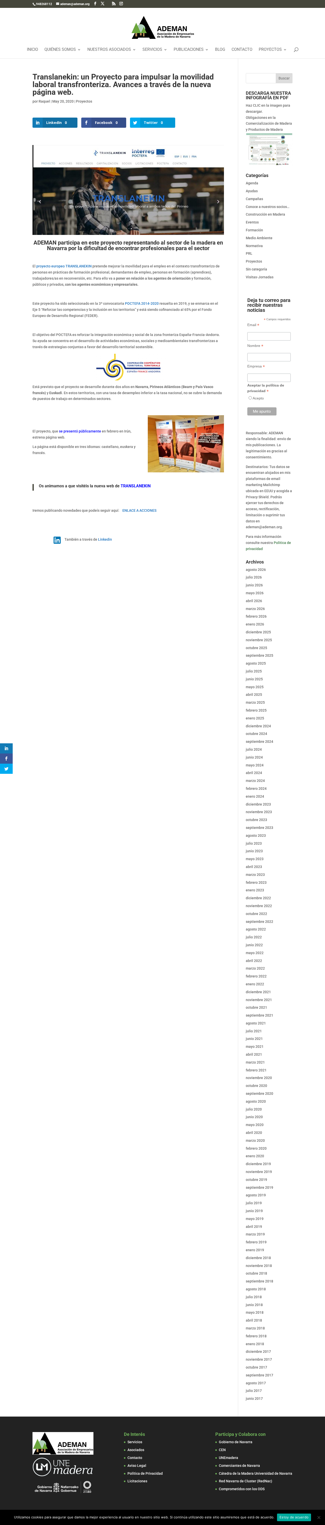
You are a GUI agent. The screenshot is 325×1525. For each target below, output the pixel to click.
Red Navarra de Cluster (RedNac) (245, 1481)
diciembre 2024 (258, 726)
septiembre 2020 (259, 1093)
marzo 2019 (255, 1234)
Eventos (252, 222)
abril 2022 (254, 961)
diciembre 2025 (258, 632)
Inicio (32, 50)
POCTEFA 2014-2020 (142, 303)
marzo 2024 (255, 781)
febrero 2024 (256, 788)
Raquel (44, 101)
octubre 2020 (256, 1086)
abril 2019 (254, 1227)
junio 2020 (254, 1117)
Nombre (255, 345)
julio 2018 (254, 1297)
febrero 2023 (256, 882)
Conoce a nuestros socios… (267, 207)
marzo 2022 (255, 968)
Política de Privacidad (145, 1473)
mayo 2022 (255, 953)
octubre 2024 (256, 734)
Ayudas (252, 191)
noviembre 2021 (259, 1000)
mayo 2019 (255, 1219)
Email (253, 325)
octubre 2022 (256, 914)
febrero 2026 (256, 616)
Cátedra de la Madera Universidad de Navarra (255, 1473)
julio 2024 (254, 749)
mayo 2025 (255, 687)
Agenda (252, 183)
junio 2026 (254, 585)
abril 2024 (254, 773)
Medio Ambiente (259, 238)
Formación (254, 230)
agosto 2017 (256, 1383)
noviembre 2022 (259, 906)
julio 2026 (254, 577)
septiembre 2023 (259, 828)
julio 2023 (254, 843)
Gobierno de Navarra (235, 1442)
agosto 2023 (256, 835)
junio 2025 (254, 679)
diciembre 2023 (258, 804)
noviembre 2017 (259, 1359)
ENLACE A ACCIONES (139, 510)
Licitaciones (137, 1481)
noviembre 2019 (259, 1172)
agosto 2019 (256, 1195)
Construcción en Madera (265, 214)
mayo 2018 (255, 1312)
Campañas (254, 199)
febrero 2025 (256, 710)
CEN (222, 1450)
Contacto (242, 50)
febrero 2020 (256, 1148)
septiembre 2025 (259, 655)
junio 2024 (254, 757)
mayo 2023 (255, 859)
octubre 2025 (256, 648)
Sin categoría (256, 269)
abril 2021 (254, 1054)
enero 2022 (255, 984)
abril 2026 (254, 601)
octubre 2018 (256, 1273)
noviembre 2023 (259, 812)
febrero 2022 (256, 976)
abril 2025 (254, 695)
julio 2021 (254, 1031)
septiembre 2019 (259, 1187)
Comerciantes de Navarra (239, 1466)
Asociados (135, 1450)
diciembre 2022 (258, 898)
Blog (220, 50)
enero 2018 (255, 1344)
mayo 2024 (255, 765)
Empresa (256, 366)
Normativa (254, 246)
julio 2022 (254, 937)
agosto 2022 (256, 929)
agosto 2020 (256, 1101)
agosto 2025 (256, 663)
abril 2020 (254, 1133)
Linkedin (105, 539)
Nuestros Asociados (109, 50)
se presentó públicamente (80, 431)
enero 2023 (255, 890)
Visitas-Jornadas (259, 277)
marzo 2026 (255, 609)
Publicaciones (189, 50)
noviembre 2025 (259, 640)
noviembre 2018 (259, 1266)
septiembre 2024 (259, 742)
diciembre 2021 (258, 992)
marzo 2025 (255, 702)
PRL (249, 253)
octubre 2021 (256, 1007)
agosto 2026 (256, 570)
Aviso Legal (136, 1466)
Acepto (258, 398)
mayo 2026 (255, 593)
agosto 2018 (256, 1289)
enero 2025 (255, 718)
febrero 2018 (256, 1336)
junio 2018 (254, 1305)
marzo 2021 (255, 1062)
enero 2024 (255, 796)
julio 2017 (254, 1391)
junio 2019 (254, 1211)
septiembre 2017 (259, 1375)
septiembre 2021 (259, 1015)
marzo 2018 (255, 1328)
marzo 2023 (255, 875)
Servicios (152, 50)
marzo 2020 (255, 1140)
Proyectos (270, 50)
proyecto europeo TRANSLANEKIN (64, 266)
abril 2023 (254, 867)
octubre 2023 (256, 820)
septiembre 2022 (259, 922)
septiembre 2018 (259, 1281)
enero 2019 (255, 1250)
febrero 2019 (256, 1242)
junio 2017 (254, 1398)
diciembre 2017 (258, 1352)
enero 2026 (255, 624)
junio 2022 (254, 945)
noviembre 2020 (259, 1078)
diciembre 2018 (258, 1258)
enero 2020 (255, 1156)
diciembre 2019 (258, 1164)
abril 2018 (254, 1320)
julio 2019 (254, 1203)
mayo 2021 (255, 1047)
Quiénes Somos (60, 50)
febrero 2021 (256, 1070)
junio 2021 (254, 1039)
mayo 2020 (255, 1125)
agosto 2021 (256, 1023)
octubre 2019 (256, 1180)
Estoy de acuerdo (294, 1517)
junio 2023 (254, 851)
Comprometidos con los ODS (242, 1489)
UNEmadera (228, 1458)
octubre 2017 (256, 1367)
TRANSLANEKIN (136, 486)
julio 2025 (254, 671)
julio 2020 (254, 1109)
